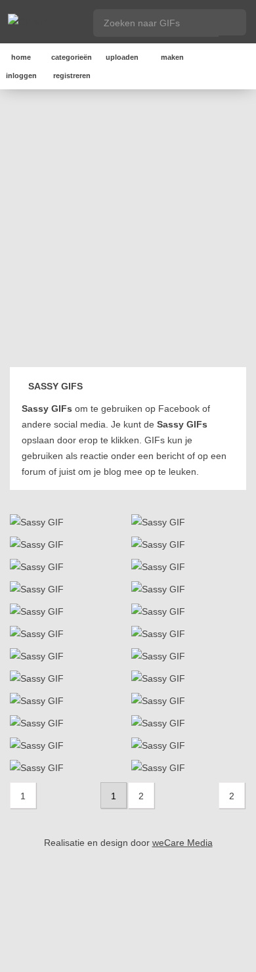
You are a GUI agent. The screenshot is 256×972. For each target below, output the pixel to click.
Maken (172, 57)
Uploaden (122, 57)
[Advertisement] (128, 230)
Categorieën (71, 57)
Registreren (72, 75)
